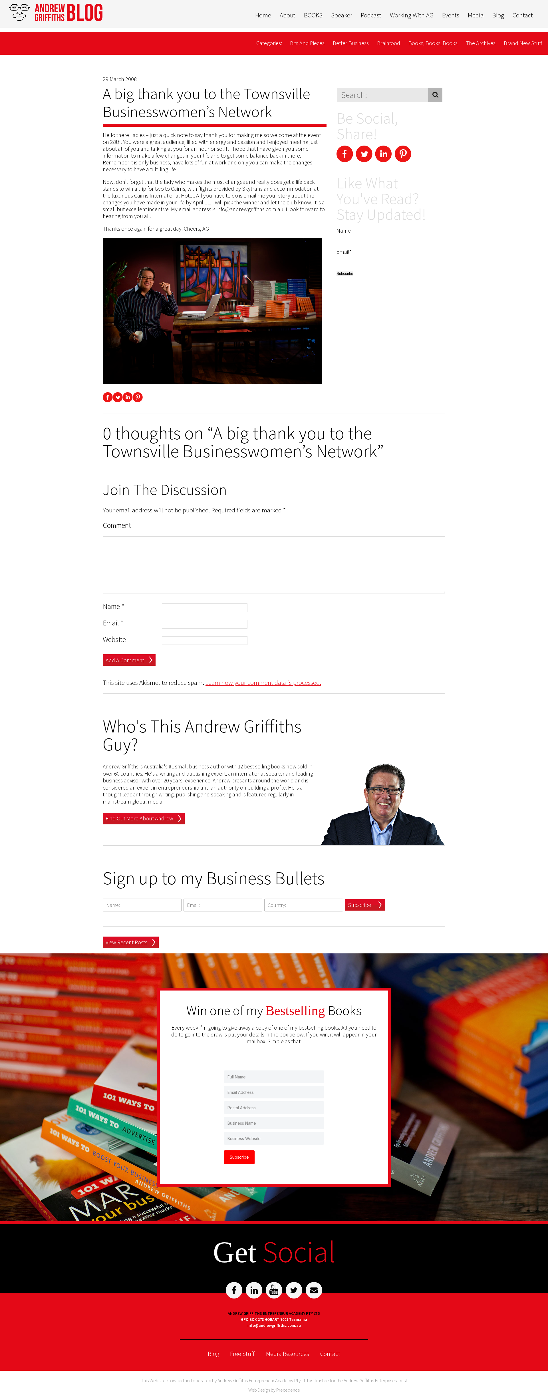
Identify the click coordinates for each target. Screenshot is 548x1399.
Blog (498, 15)
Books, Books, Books (433, 43)
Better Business (351, 43)
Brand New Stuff (523, 43)
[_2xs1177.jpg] (212, 311)
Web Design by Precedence (274, 1390)
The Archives (480, 43)
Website (114, 639)
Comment (117, 525)
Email (113, 623)
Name (113, 606)
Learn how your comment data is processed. (263, 682)
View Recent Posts (126, 942)
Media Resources (287, 1354)
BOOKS (313, 15)
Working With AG (412, 15)
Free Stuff (242, 1354)
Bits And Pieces (307, 43)
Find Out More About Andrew (139, 818)
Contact (523, 15)
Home (263, 15)
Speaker (341, 15)
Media (476, 15)
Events (450, 15)
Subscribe (359, 904)
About (287, 15)
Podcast (371, 15)
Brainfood (388, 43)
